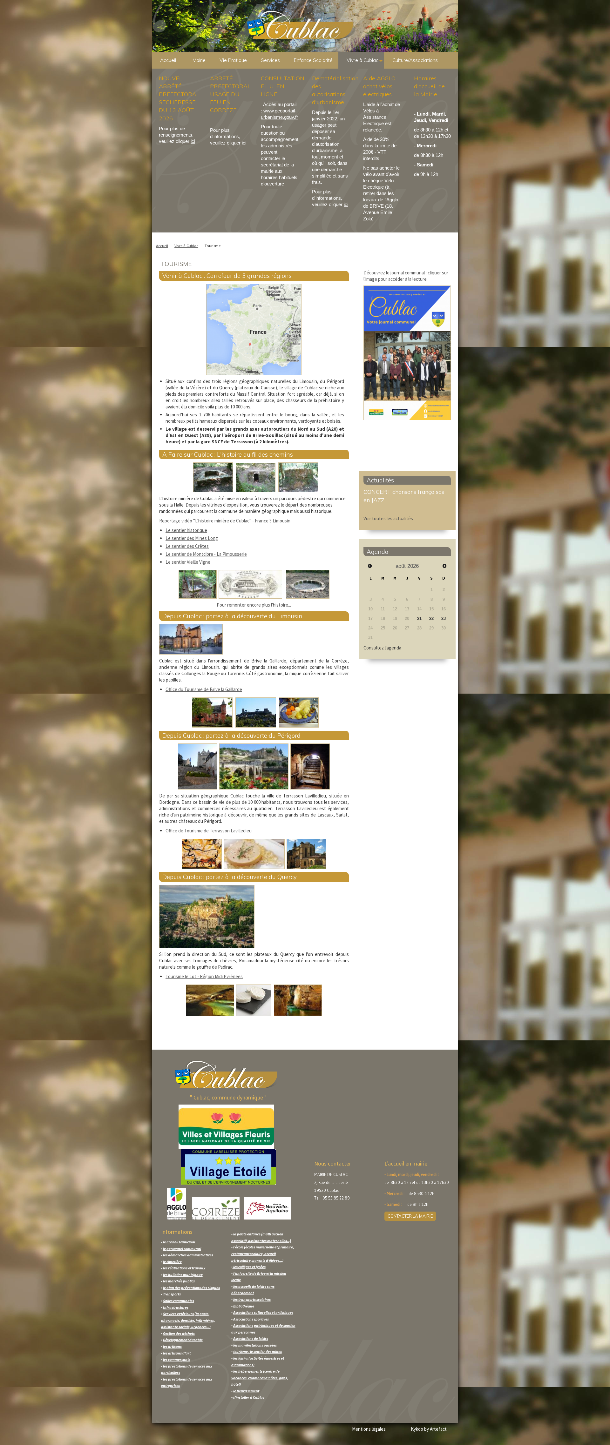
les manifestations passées (255, 1345)
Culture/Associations (415, 60)
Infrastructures (175, 1307)
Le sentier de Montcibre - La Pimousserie (206, 554)
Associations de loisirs (250, 1338)
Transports (172, 1294)
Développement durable (183, 1339)
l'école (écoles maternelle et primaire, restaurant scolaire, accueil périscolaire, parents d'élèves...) (262, 1253)
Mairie (199, 60)
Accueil (168, 60)
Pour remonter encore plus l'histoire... (254, 605)
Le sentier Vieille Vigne (188, 562)
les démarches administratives (188, 1255)
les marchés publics (179, 1281)
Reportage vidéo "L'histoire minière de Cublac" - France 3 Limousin (224, 521)
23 (443, 618)
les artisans (172, 1346)
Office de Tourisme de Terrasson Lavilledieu (209, 831)
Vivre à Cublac (362, 60)
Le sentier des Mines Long (192, 538)
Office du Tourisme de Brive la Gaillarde (204, 689)
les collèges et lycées (249, 1266)
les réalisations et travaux (183, 1268)
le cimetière (172, 1261)
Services (270, 60)
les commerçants (176, 1359)
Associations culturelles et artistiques (263, 1312)
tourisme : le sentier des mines (257, 1351)
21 (419, 618)
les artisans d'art (177, 1353)
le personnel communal (182, 1248)
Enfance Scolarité (313, 60)
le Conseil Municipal (178, 1242)
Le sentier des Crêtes (187, 546)
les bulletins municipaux (183, 1274)
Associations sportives (251, 1319)
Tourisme (212, 245)
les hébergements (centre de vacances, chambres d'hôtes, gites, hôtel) (259, 1378)
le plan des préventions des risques (191, 1287)
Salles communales (178, 1300)
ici (193, 141)
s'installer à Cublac (248, 1397)
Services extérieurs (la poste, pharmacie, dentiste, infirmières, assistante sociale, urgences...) (188, 1320)
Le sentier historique (186, 530)
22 (431, 618)
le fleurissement (246, 1390)
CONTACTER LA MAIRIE (410, 1216)
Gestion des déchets (179, 1333)
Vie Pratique (233, 60)
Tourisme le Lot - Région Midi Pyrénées (204, 976)
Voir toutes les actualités (388, 518)
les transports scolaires (252, 1299)
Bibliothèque (243, 1306)
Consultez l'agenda (382, 648)
